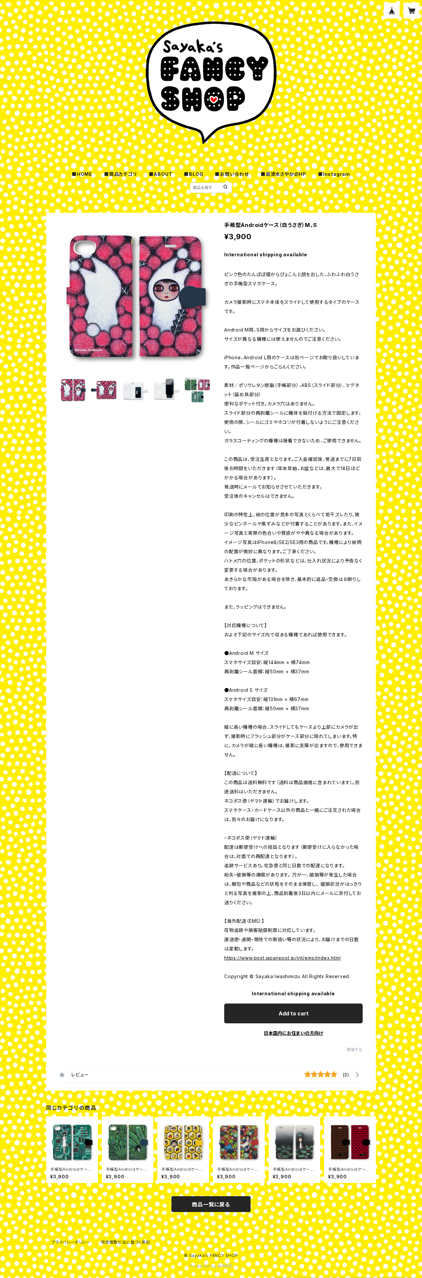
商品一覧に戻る (211, 1204)
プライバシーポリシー (70, 1242)
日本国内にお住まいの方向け (293, 1033)
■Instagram (334, 174)
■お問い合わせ (232, 174)
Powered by (204, 1265)
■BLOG (193, 174)
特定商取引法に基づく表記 (125, 1242)
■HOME (82, 174)
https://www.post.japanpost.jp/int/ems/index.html (282, 958)
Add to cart (294, 1013)
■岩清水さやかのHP (283, 174)
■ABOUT (160, 174)
